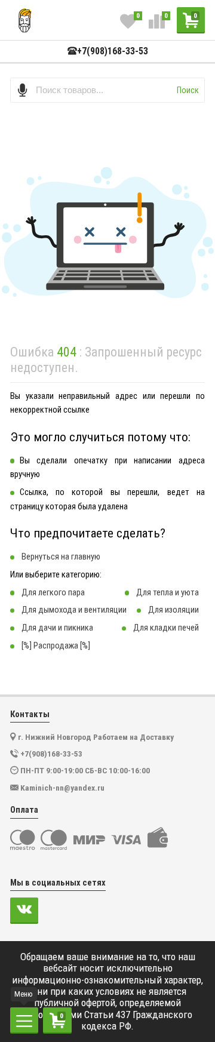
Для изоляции (173, 609)
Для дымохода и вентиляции (74, 609)
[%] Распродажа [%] (56, 645)
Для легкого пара (53, 592)
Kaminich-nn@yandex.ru (62, 787)
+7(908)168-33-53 (112, 51)
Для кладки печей (166, 627)
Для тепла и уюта (167, 592)
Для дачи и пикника (57, 627)
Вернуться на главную (61, 556)
